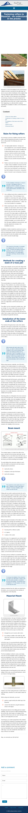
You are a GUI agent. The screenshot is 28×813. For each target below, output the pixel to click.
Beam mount (8, 124)
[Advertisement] (14, 34)
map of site (13, 807)
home (6, 807)
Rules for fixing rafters (11, 116)
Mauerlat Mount (9, 126)
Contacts (21, 807)
